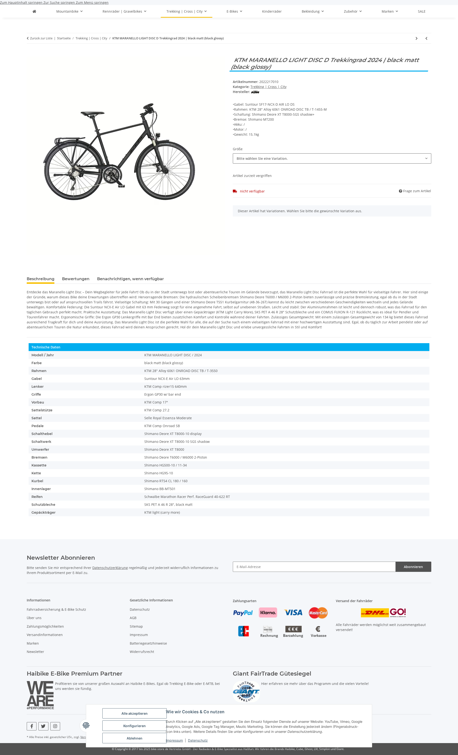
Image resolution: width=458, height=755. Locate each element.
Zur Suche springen (59, 2)
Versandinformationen (45, 634)
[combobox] (332, 158)
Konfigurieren (134, 726)
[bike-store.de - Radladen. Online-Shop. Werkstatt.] (34, 11)
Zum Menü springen (92, 2)
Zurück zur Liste (41, 38)
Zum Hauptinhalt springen (21, 2)
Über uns (34, 617)
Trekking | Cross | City (268, 86)
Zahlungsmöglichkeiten (45, 626)
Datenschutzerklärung (110, 567)
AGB (133, 617)
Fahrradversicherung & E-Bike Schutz (56, 609)
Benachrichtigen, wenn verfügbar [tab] (130, 279)
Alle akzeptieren (134, 713)
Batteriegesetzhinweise (148, 643)
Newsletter (35, 651)
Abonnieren (413, 566)
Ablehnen (134, 738)
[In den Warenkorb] (30, 54)
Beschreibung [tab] (40, 279)
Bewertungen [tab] (75, 279)
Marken (33, 643)
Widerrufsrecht (142, 651)
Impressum (174, 740)
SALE (422, 11)
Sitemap (136, 626)
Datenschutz (198, 740)
